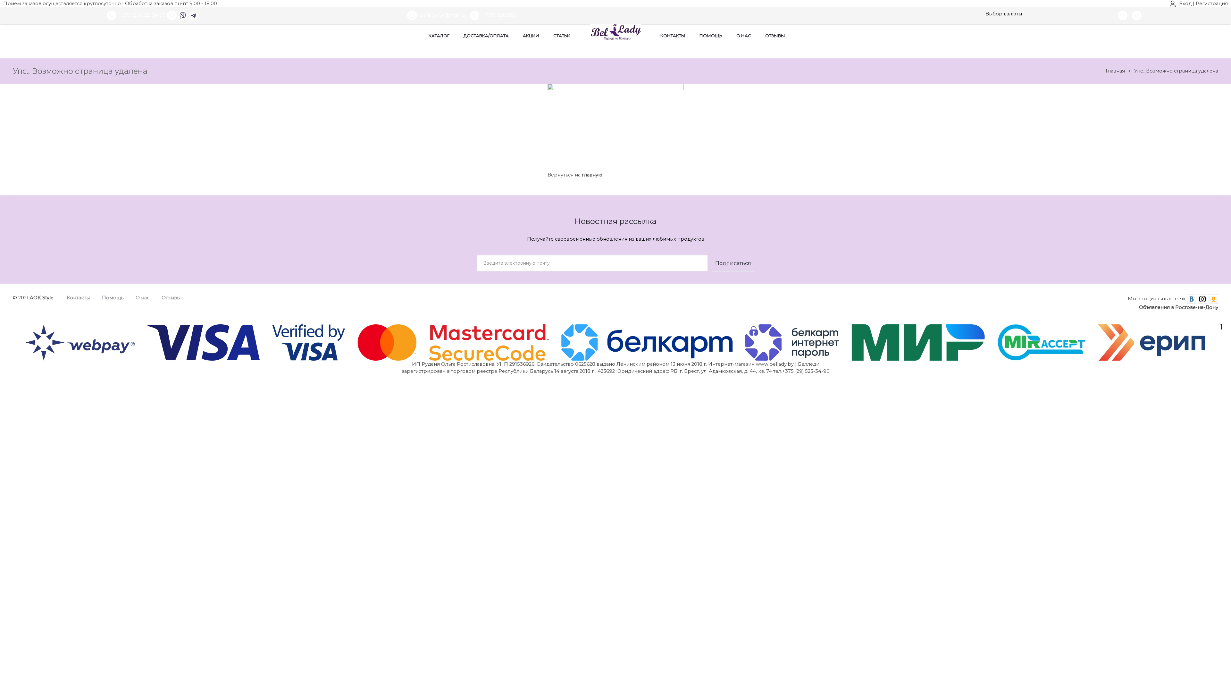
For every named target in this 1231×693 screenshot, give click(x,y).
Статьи (562, 35)
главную (592, 175)
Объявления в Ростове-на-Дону (1178, 307)
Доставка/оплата (486, 35)
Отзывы (775, 35)
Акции (531, 35)
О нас (743, 35)
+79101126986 (498, 15)
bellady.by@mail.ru (443, 15)
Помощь (710, 35)
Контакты (672, 35)
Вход (1185, 3)
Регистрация (1212, 3)
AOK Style (42, 298)
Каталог (439, 35)
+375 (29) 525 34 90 (143, 15)
